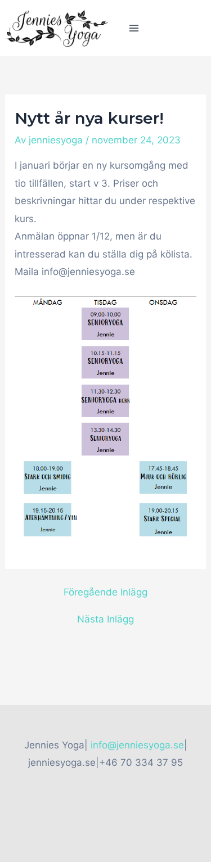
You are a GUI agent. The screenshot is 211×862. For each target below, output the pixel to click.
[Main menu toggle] (134, 28)
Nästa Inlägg (105, 619)
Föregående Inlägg (105, 592)
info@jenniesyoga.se (137, 745)
